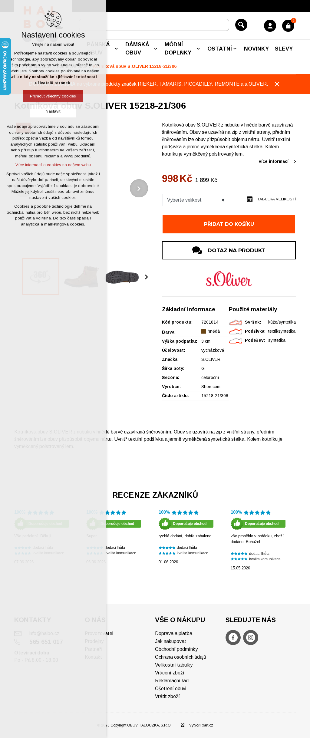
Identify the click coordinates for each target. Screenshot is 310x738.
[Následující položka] (139, 188)
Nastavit (53, 111)
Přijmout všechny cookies (53, 96)
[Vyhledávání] (154, 25)
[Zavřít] (277, 84)
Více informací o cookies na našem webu (53, 165)
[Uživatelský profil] (270, 26)
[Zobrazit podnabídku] (116, 49)
